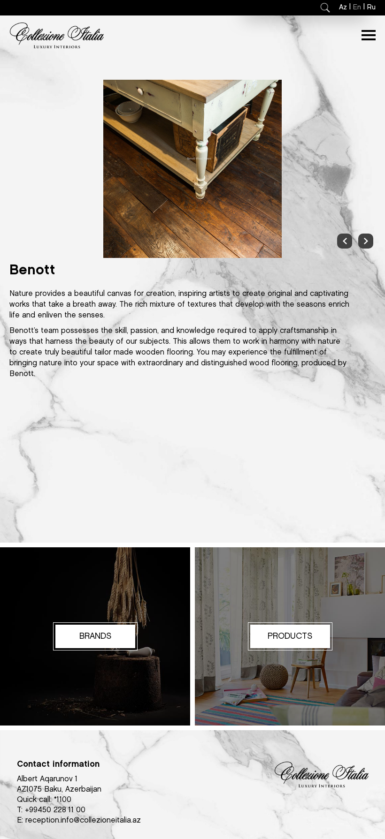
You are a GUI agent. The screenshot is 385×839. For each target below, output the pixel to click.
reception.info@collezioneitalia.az (83, 820)
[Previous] (344, 241)
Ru (371, 7)
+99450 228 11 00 (55, 810)
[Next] (365, 241)
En (357, 7)
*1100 (62, 799)
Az (343, 7)
